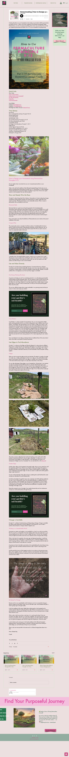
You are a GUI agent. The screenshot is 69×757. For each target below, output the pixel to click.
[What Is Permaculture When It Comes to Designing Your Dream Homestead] (46, 659)
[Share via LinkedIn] (14, 643)
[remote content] (29, 15)
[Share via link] (17, 643)
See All (53, 652)
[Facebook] (34, 735)
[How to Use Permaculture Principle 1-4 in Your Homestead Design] (29, 659)
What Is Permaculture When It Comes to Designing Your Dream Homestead (46, 666)
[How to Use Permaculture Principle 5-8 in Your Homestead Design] (11, 659)
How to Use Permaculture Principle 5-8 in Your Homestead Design (10, 666)
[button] (53, 3)
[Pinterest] (36, 735)
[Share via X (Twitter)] (12, 643)
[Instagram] (32, 735)
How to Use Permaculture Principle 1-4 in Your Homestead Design (28, 666)
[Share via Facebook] (9, 643)
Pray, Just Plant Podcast (13, 639)
